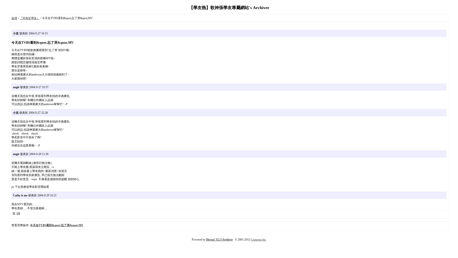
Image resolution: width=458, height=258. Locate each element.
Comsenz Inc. (258, 239)
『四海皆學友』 (30, 18)
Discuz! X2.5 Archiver (219, 239)
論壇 (14, 18)
